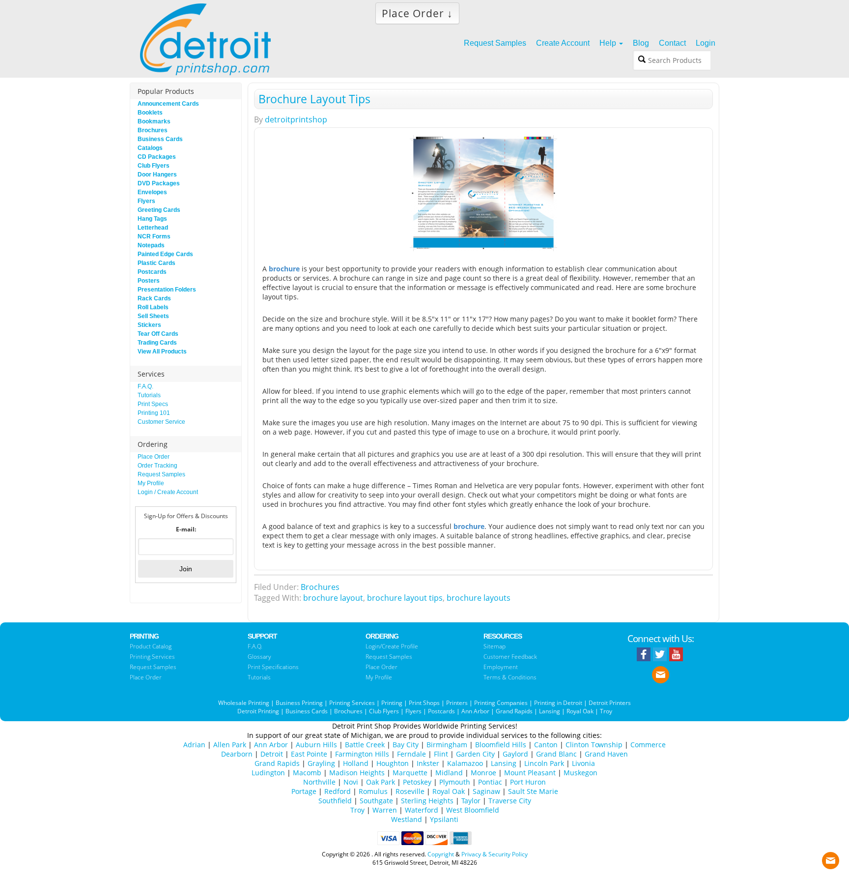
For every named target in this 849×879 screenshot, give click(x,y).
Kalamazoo (465, 763)
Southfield (335, 800)
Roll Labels (153, 307)
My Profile (151, 483)
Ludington (268, 772)
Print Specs (153, 404)
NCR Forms (154, 236)
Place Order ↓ (417, 13)
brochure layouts (478, 597)
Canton (546, 744)
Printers (457, 703)
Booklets (150, 112)
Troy (606, 711)
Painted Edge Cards (165, 254)
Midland (449, 772)
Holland (355, 763)
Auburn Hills (316, 744)
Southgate (376, 800)
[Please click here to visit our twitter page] (660, 654)
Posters (149, 280)
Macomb (307, 772)
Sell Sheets (153, 316)
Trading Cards (157, 342)
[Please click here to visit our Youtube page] (676, 654)
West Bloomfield (472, 810)
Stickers (149, 325)
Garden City (475, 754)
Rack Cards (154, 298)
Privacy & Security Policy (494, 854)
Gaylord (515, 754)
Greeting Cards (159, 209)
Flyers (146, 201)
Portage (303, 791)
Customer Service (161, 421)
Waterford (421, 810)
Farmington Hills (362, 754)
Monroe (483, 772)
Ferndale (411, 754)
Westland (406, 819)
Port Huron (528, 782)
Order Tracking (157, 465)
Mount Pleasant (530, 772)
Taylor (471, 800)
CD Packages (157, 156)
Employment (500, 667)
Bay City (406, 744)
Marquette (410, 772)
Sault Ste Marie (533, 791)
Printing (391, 703)
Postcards (152, 271)
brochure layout (333, 597)
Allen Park (229, 744)
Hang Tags (152, 218)
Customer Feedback (510, 656)
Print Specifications (273, 667)
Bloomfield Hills (500, 744)
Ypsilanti (444, 819)
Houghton (392, 763)
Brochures (320, 587)
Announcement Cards (168, 103)
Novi (350, 782)
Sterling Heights (427, 800)
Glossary (259, 656)
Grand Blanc (556, 754)
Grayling (321, 763)
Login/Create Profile (392, 646)
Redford (337, 791)
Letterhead (153, 227)
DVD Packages (159, 183)
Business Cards (160, 139)
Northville (319, 782)
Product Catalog (150, 646)
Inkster (428, 763)
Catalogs (150, 148)
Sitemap (494, 646)
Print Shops (424, 703)
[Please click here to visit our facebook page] (644, 654)
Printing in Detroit (558, 703)
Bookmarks (154, 121)
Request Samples (161, 474)
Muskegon (580, 772)
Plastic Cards (156, 263)
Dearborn (237, 754)
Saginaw (486, 791)
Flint (441, 754)
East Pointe (309, 754)
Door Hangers (157, 174)
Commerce (648, 744)
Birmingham (446, 744)
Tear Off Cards (158, 333)
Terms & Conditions (510, 677)
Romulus (373, 791)
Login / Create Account (168, 492)
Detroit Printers (610, 703)
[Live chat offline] (830, 858)
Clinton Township (594, 744)
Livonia (583, 763)
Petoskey (417, 782)
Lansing (549, 711)
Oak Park (380, 782)
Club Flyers (154, 165)
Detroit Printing (258, 711)
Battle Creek (365, 744)
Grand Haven (606, 754)
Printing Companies (501, 703)
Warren (384, 810)
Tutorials (149, 395)
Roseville (410, 791)
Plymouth (454, 782)
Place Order (154, 456)
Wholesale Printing (243, 703)
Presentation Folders (167, 289)
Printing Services (152, 656)
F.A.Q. (145, 386)
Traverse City (509, 800)
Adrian (194, 744)
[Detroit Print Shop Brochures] (483, 193)
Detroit (271, 754)
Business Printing (299, 703)
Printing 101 (154, 413)
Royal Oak (580, 711)
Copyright (440, 854)
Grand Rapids (514, 711)
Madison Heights (357, 772)
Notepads (151, 245)
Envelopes (152, 192)
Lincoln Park (544, 763)
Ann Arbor (475, 711)
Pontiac (490, 782)
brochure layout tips (405, 597)
